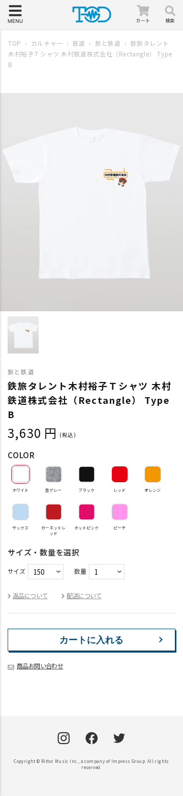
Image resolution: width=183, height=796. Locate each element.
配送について (84, 595)
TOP (14, 43)
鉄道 (79, 43)
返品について (30, 595)
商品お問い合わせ (40, 665)
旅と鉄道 (107, 43)
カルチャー (47, 43)
